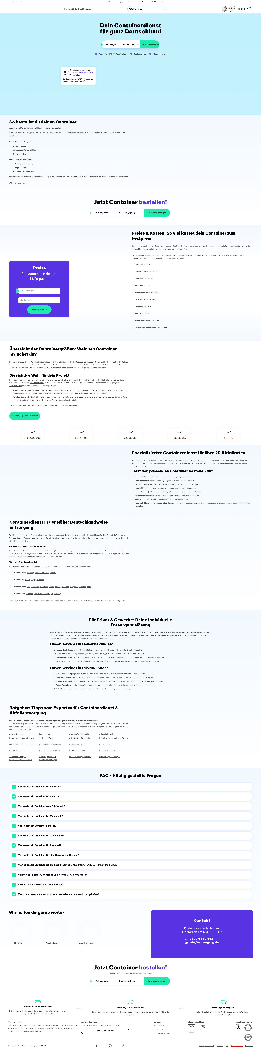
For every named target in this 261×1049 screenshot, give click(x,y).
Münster (53, 573)
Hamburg (30, 573)
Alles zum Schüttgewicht (79, 734)
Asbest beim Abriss (106, 734)
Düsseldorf (35, 587)
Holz (137, 499)
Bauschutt (139, 477)
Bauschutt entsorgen (17, 751)
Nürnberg (57, 594)
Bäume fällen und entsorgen (50, 744)
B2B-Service (119, 661)
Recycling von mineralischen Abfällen (113, 738)
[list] (135, 2)
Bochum (65, 587)
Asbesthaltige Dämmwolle (79, 738)
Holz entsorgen (105, 744)
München (29, 594)
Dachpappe (212, 503)
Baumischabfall (141, 481)
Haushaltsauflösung (77, 751)
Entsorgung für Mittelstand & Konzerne (77, 9)
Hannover (45, 573)
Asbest (203, 503)
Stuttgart (49, 594)
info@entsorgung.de (204, 942)
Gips (198, 503)
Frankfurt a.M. (39, 594)
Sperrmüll (139, 488)
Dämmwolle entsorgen (48, 760)
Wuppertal (74, 587)
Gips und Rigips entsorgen (109, 757)
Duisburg (58, 587)
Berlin (27, 580)
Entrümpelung (44, 734)
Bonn (89, 587)
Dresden (40, 580)
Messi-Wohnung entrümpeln (80, 757)
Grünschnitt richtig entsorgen (20, 744)
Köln (28, 587)
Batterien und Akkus (77, 744)
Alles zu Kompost (16, 734)
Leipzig (33, 580)
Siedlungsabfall (141, 496)
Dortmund (44, 587)
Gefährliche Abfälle (46, 738)
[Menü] (234, 7)
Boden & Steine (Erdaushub (146, 492)
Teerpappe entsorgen (17, 757)
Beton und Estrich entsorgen (20, 760)
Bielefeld (82, 587)
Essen (51, 587)
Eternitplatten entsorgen (109, 751)
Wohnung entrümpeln (47, 757)
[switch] (231, 11)
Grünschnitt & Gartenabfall (146, 484)
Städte (30, 566)
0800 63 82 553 (248, 2)
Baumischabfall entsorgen (49, 751)
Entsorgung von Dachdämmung (21, 738)
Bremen (38, 573)
